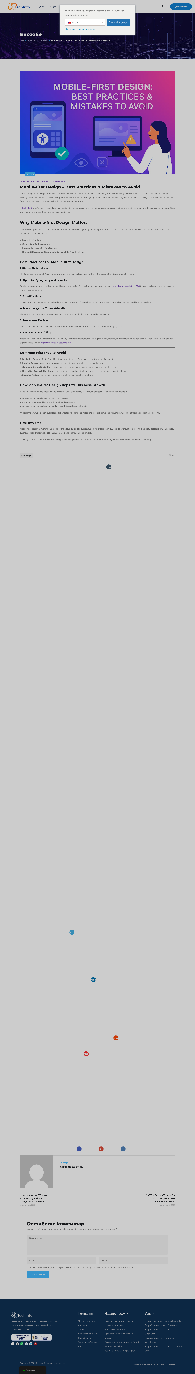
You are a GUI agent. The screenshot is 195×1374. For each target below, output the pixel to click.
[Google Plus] (101, 1148)
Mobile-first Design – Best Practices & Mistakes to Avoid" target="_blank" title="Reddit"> (115, 1038)
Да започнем (181, 6)
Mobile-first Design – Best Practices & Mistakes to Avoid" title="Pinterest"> (86, 1054)
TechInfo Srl (27, 208)
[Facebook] (79, 1148)
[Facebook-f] (12, 1343)
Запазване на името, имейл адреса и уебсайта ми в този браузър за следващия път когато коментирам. (81, 1267)
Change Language (118, 22)
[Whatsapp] (21, 1343)
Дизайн (44, 40)
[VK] (123, 1148)
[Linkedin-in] (26, 1343)
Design (30, 174)
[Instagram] (17, 1343)
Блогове (32, 40)
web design (26, 455)
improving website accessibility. (55, 342)
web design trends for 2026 (126, 286)
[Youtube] (35, 1343)
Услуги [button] (53, 6)
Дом (41, 6)
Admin (45, 181)
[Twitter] (30, 1343)
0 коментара (58, 181)
